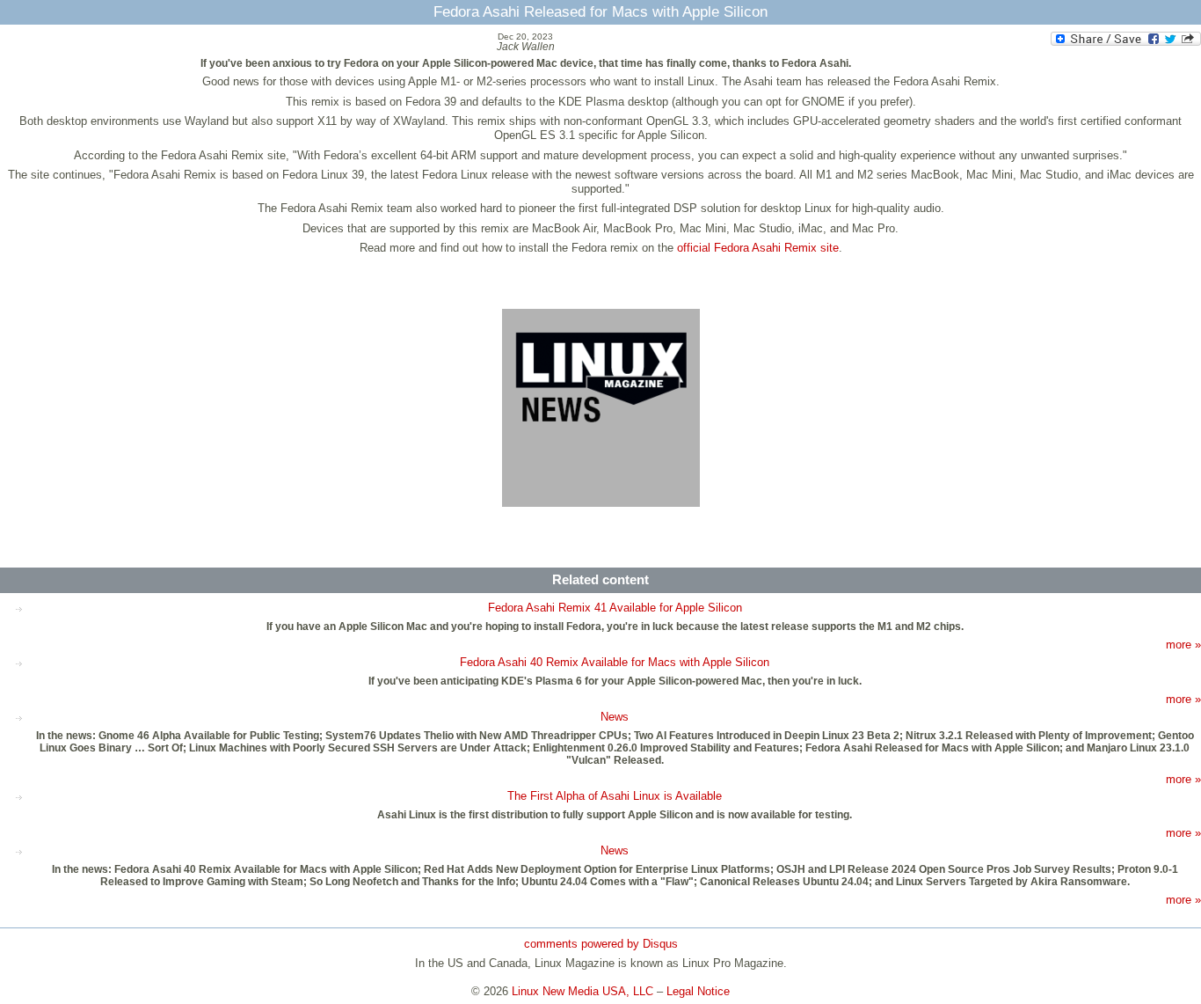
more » (1183, 644)
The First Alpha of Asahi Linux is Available (614, 795)
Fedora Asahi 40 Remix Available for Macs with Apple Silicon (614, 662)
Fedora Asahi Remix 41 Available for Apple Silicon (615, 607)
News (614, 716)
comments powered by (601, 943)
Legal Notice (698, 991)
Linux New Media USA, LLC (582, 991)
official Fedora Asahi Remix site (758, 247)
